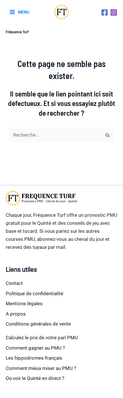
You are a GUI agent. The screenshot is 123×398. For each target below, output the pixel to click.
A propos (16, 314)
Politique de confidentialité (34, 293)
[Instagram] (113, 12)
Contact (14, 283)
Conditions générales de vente (38, 324)
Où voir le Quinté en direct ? (35, 378)
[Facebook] (104, 12)
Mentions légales (24, 303)
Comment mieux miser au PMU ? (41, 368)
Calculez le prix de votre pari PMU (42, 337)
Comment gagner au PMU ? (35, 348)
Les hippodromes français (34, 358)
